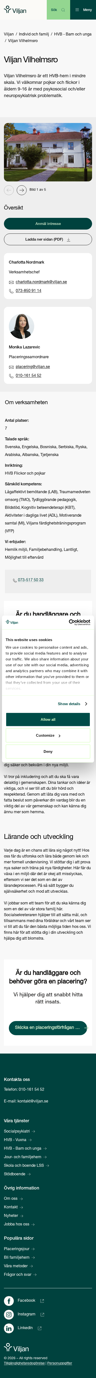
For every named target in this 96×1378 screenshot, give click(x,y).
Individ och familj (34, 35)
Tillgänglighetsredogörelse (24, 1363)
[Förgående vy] (9, 190)
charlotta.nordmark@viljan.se (41, 282)
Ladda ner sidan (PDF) (44, 240)
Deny (48, 751)
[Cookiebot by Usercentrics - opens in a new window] (69, 622)
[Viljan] (15, 10)
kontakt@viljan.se (32, 1102)
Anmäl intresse (48, 224)
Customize (45, 735)
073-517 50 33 (31, 580)
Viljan (9, 35)
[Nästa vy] (22, 190)
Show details (69, 704)
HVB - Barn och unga (73, 35)
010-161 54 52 (28, 376)
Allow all (48, 719)
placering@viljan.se (33, 367)
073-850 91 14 (28, 291)
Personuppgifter (59, 1363)
